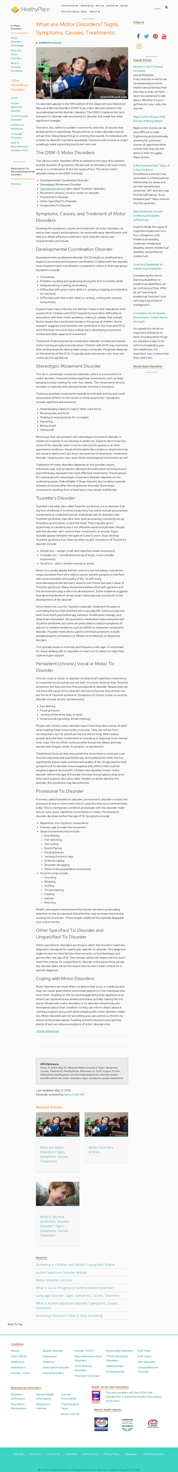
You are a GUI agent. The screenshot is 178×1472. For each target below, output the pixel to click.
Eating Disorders (53, 1373)
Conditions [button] (68, 5)
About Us (35, 1454)
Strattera (16, 183)
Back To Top (15, 1324)
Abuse (15, 1351)
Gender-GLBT (84, 1351)
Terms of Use (90, 1454)
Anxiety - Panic (20, 1373)
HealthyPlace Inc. (60, 1470)
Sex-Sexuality (146, 1362)
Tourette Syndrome (52, 189)
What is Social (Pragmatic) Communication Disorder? (75, 1288)
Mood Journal (70, 1414)
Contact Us (53, 1454)
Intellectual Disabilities (17, 126)
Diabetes (48, 1362)
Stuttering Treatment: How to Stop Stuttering (69, 1316)
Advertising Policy (153, 1454)
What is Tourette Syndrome (16, 66)
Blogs (124, 5)
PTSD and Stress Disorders (117, 1358)
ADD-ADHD (19, 1356)
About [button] (94, 11)
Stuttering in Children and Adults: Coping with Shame (75, 1265)
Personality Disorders (119, 1351)
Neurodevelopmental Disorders (88, 1358)
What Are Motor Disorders (16, 54)
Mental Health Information (45, 1396)
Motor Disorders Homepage (17, 41)
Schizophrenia (115, 1371)
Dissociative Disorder (56, 1367)
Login (157, 8)
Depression (50, 1356)
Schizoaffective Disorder (148, 1369)
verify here (112, 1401)
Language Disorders (16, 135)
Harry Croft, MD (74, 1094)
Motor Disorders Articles (54, 1280)
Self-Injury (145, 1356)
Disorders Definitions (18, 1396)
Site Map (19, 1454)
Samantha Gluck (50, 42)
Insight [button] (111, 5)
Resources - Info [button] (91, 5)
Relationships (114, 1366)
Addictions (18, 1362)
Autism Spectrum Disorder (16, 107)
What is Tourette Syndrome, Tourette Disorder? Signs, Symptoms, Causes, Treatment (54, 1226)
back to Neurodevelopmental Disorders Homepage (23, 146)
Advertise (71, 1454)
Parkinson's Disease (87, 1376)
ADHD (14, 98)
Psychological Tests (74, 11)
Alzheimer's (18, 1367)
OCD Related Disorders (83, 1368)
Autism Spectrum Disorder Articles (61, 1272)
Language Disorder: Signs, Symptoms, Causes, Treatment (78, 1296)
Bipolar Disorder (53, 1351)
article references (48, 1031)
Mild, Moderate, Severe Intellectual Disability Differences (148, 216)
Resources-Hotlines (43, 1406)
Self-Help (144, 1351)
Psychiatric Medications (18, 1406)
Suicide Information (68, 1396)
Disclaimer (131, 1454)
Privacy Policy (111, 1454)
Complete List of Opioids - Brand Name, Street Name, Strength (150, 317)
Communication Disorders (20, 117)
